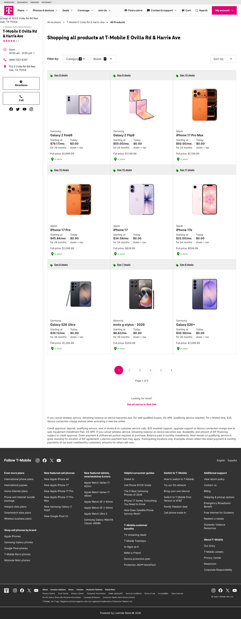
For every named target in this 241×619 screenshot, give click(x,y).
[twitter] (18, 109)
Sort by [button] (223, 59)
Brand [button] (97, 59)
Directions (21, 83)
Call (21, 98)
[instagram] (31, 109)
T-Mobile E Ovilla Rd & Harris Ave (85, 22)
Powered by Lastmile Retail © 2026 (120, 612)
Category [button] (72, 59)
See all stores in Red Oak (141, 404)
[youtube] (24, 109)
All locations (54, 22)
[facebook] (11, 109)
